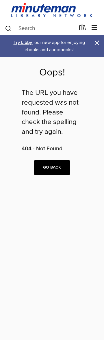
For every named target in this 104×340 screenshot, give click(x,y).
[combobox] (40, 28)
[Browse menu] (94, 28)
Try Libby (23, 43)
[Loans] (82, 29)
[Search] (8, 28)
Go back (52, 167)
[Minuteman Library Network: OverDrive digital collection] (52, 10)
